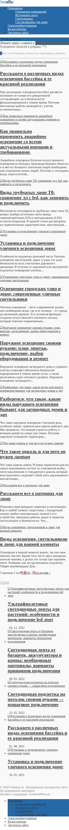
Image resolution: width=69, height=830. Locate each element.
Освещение (15, 8)
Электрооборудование (22, 25)
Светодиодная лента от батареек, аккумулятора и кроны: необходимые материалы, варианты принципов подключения (35, 660)
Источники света (26, 15)
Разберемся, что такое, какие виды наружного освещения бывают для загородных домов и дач (33, 406)
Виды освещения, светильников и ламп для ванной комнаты (33, 541)
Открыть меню (10, 39)
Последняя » (42, 572)
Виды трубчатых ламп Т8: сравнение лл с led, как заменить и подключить (34, 197)
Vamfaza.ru (7, 1)
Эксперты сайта (18, 32)
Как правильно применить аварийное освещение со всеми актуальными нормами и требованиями (26, 142)
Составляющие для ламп (31, 22)
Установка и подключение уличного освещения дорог (28, 245)
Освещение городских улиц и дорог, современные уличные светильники (30, 294)
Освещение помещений (30, 11)
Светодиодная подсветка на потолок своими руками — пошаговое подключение (36, 699)
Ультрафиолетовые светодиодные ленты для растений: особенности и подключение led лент (33, 611)
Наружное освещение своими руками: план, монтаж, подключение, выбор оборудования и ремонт (30, 350)
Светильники (24, 18)
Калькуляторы (17, 29)
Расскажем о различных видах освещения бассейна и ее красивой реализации (32, 78)
